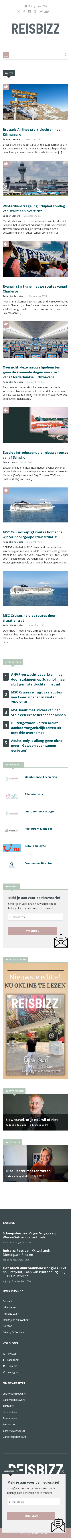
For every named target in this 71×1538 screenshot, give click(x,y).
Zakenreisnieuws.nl (14, 1399)
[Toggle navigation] (6, 55)
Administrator (34, 794)
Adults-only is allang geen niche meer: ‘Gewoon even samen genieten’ (37, 745)
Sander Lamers (11, 139)
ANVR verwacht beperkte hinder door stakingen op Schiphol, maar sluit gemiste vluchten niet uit (38, 679)
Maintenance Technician (41, 777)
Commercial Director (38, 863)
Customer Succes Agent (41, 811)
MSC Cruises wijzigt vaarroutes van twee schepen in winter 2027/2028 (36, 697)
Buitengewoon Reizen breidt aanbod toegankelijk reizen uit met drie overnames (36, 728)
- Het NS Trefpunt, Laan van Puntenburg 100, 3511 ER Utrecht (34, 1272)
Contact (7, 1301)
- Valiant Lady (29, 1235)
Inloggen (45, 11)
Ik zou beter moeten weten (28, 1171)
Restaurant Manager (38, 828)
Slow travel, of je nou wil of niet (32, 1119)
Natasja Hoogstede (17, 1176)
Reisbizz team (11, 1313)
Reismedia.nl (10, 1412)
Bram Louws (10, 462)
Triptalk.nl (8, 1406)
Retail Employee (35, 846)
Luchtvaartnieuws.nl (14, 1393)
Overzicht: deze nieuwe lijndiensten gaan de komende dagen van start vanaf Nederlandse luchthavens (31, 372)
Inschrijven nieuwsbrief (16, 1319)
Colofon (7, 1326)
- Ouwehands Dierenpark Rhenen (27, 1252)
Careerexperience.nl (14, 1436)
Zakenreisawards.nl (14, 1430)
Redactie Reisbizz (13, 296)
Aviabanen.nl (10, 1418)
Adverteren (9, 1307)
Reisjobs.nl (9, 1424)
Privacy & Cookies (13, 1332)
